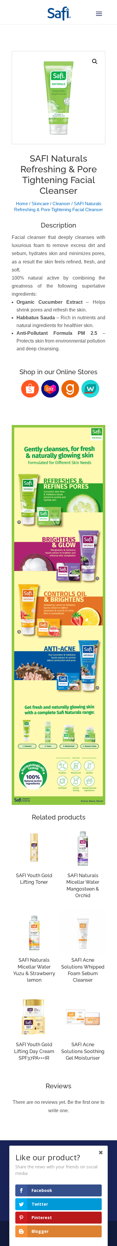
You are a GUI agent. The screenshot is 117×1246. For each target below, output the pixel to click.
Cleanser (61, 203)
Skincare (40, 203)
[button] (94, 61)
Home (22, 203)
